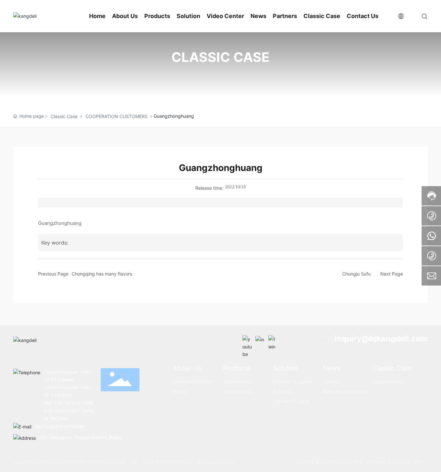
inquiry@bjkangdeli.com (381, 338)
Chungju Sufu (356, 273)
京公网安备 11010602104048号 (330, 462)
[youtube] (247, 340)
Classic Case (64, 116)
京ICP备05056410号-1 (167, 462)
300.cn (402, 462)
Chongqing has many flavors (102, 273)
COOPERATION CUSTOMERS (117, 116)
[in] (260, 340)
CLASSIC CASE (220, 57)
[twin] (273, 340)
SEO (418, 462)
